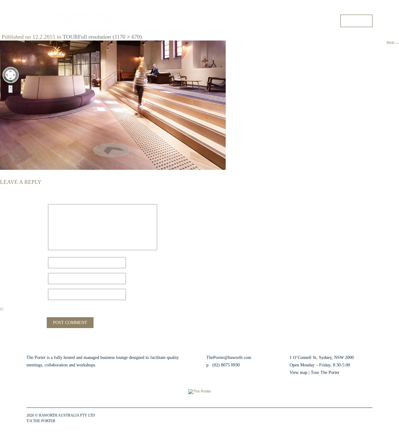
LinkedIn (352, 418)
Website (8, 292)
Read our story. (111, 365)
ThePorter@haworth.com (228, 357)
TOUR (244, 20)
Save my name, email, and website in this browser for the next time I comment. (83, 308)
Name (8, 261)
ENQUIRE (356, 20)
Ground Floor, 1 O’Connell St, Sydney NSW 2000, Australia (291, 9)
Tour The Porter (325, 372)
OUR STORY (320, 20)
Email (7, 276)
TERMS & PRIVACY (72, 421)
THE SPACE (213, 20)
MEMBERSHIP (278, 20)
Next (393, 43)
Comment (11, 208)
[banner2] (113, 105)
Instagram (341, 418)
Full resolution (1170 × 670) (110, 37)
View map (298, 372)
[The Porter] (71, 17)
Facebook (329, 418)
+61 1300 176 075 (358, 9)
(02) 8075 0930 (226, 365)
